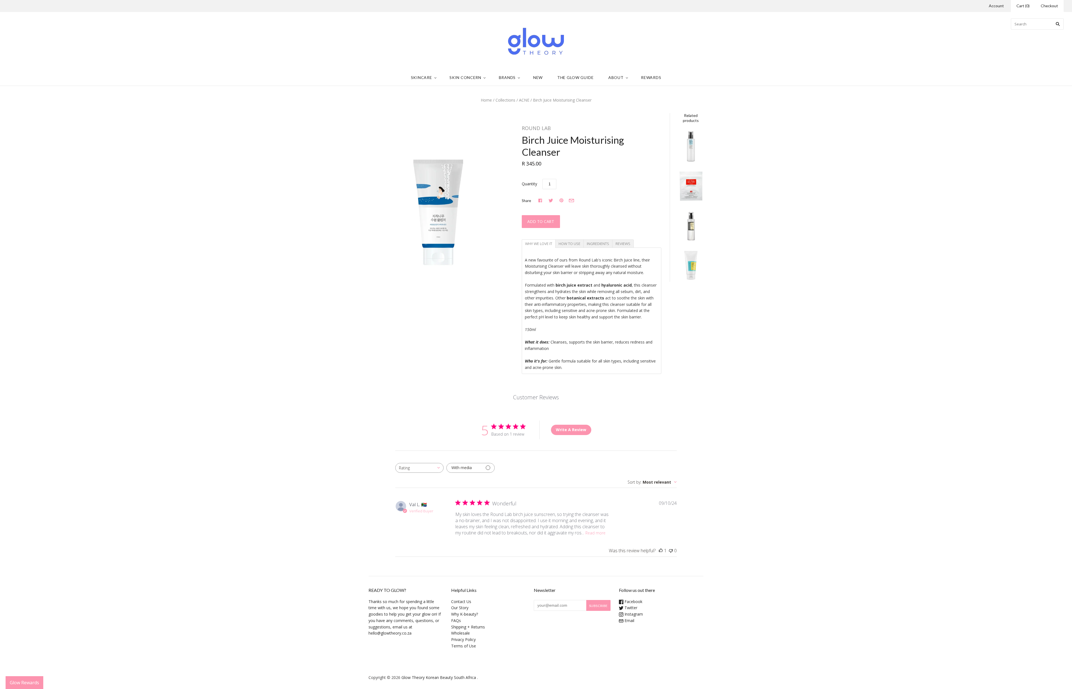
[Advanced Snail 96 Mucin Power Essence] (691, 225)
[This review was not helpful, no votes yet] (671, 551)
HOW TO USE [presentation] (569, 243)
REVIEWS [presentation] (623, 243)
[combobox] (419, 468)
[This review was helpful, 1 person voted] (661, 551)
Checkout (1049, 5)
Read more (595, 533)
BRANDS (507, 77)
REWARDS (651, 77)
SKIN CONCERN (465, 77)
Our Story (459, 607)
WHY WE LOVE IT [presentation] (538, 243)
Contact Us (461, 601)
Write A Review (571, 429)
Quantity (529, 183)
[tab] (538, 243)
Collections (505, 100)
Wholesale (460, 633)
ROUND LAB (536, 128)
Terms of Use (463, 646)
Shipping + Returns (468, 627)
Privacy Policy (463, 639)
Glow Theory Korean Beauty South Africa (438, 677)
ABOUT (616, 77)
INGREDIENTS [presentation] (598, 243)
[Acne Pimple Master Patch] (691, 186)
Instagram (633, 614)
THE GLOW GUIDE (575, 77)
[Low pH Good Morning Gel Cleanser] (691, 265)
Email (628, 620)
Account (996, 5)
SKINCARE (421, 77)
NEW (538, 77)
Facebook (632, 601)
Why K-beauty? (464, 614)
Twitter (630, 607)
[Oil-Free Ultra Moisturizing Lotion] (691, 146)
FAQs (456, 620)
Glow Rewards (24, 683)
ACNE (524, 100)
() (1023, 5)
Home (486, 100)
